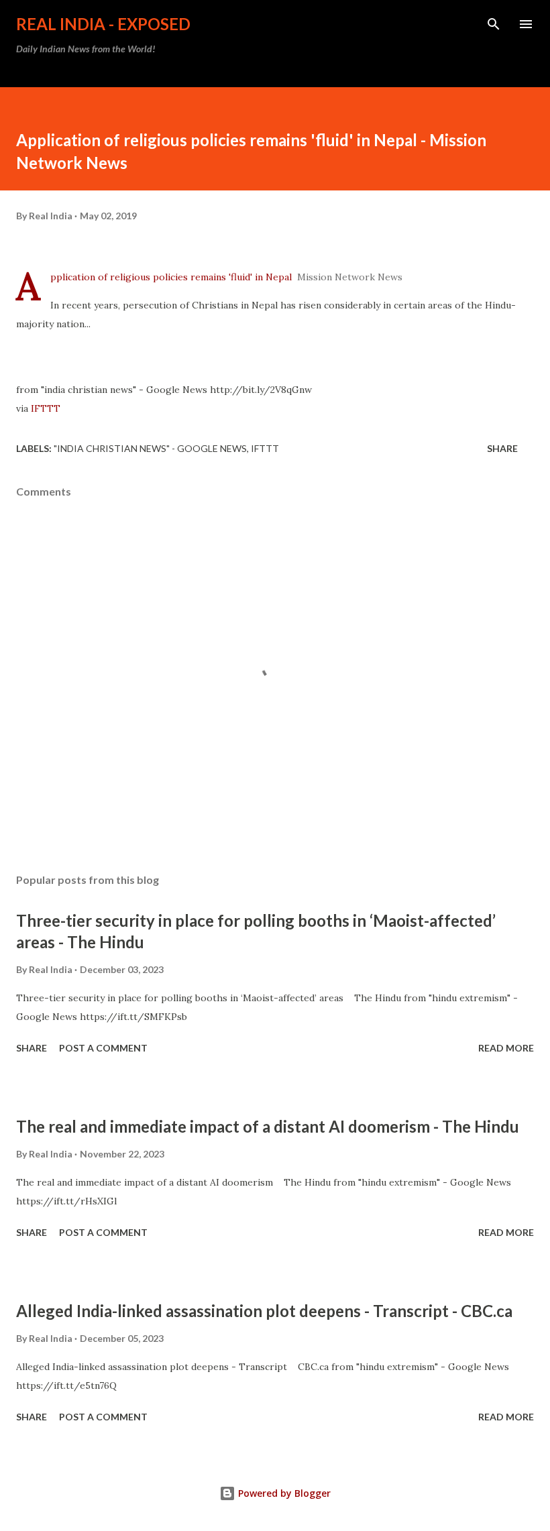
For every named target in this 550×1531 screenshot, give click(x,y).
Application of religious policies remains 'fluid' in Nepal (171, 277)
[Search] (494, 24)
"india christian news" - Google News (150, 448)
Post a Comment (103, 1048)
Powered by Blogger (283, 1493)
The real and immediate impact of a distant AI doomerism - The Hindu (267, 1126)
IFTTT (45, 408)
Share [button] (502, 448)
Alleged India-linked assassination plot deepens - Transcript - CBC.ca (264, 1310)
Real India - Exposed (103, 24)
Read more (506, 1048)
